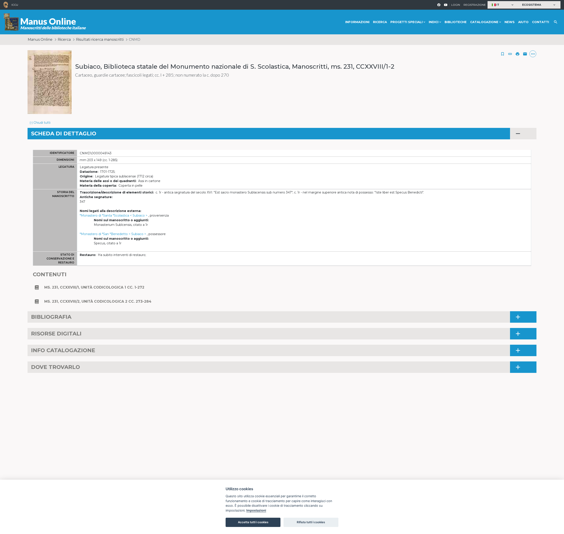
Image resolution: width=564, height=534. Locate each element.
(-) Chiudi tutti (40, 123)
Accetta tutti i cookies (253, 522)
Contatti (540, 22)
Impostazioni (256, 510)
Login (455, 4)
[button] (503, 5)
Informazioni (357, 22)
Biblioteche (456, 22)
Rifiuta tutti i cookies (311, 522)
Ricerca (380, 22)
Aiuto (523, 22)
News (510, 22)
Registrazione (475, 4)
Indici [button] (433, 22)
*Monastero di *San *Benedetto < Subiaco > (113, 234)
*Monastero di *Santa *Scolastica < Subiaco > (113, 215)
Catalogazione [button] (484, 22)
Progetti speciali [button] (406, 22)
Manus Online (40, 39)
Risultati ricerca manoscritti (100, 39)
